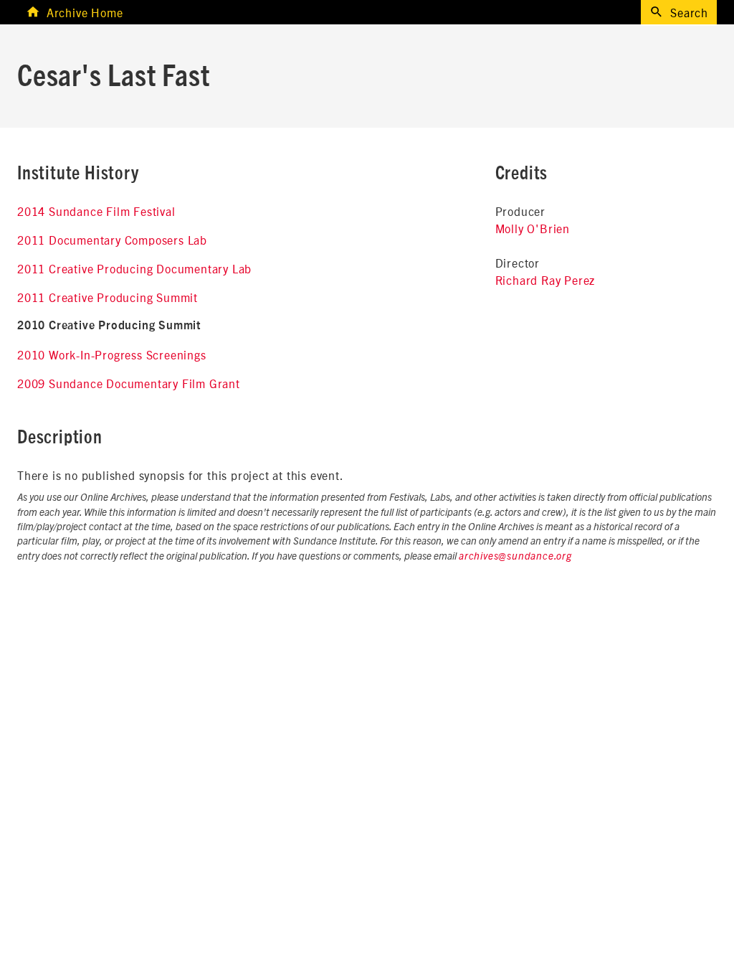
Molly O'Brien (532, 228)
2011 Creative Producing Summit (107, 297)
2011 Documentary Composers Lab (112, 239)
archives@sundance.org (515, 557)
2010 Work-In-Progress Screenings (111, 354)
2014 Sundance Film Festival (96, 211)
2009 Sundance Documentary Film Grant (128, 383)
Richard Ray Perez (545, 280)
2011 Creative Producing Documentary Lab (134, 268)
